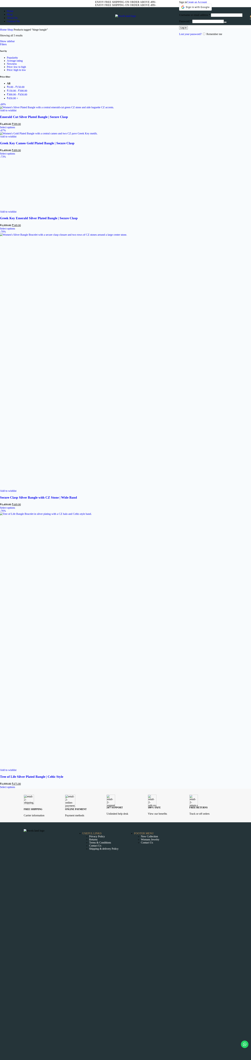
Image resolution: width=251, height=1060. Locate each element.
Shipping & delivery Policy (103, 848)
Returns (93, 839)
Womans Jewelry (150, 839)
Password (185, 21)
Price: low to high (16, 66)
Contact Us (95, 845)
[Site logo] (125, 16)
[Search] (244, 16)
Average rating (15, 60)
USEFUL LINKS (92, 833)
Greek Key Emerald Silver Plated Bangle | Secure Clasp (39, 218)
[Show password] (225, 22)
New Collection (149, 836)
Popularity (12, 57)
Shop (10, 29)
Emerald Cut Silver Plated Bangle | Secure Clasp (34, 117)
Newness (12, 63)
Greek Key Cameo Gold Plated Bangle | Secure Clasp (37, 143)
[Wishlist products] (247, 16)
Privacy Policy (97, 836)
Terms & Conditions (100, 842)
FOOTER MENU (144, 833)
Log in (183, 27)
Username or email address (194, 14)
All (8, 83)
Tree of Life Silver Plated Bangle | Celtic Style (31, 776)
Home (3, 29)
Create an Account (197, 2)
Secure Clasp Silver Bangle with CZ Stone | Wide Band (38, 497)
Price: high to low (16, 69)
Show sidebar (7, 41)
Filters (3, 44)
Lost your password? (190, 34)
